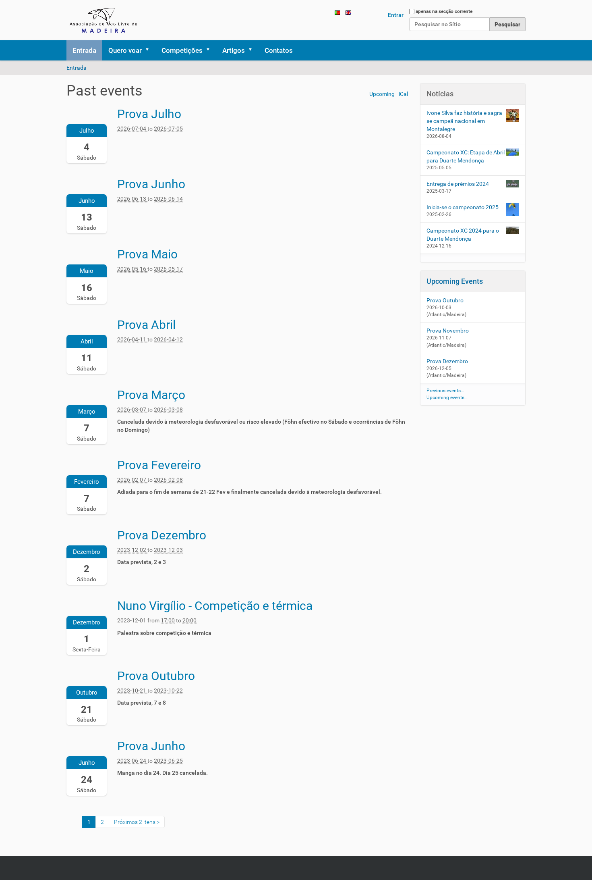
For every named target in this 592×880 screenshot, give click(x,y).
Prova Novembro (447, 330)
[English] (348, 12)
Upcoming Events (454, 281)
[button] (149, 50)
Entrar (396, 15)
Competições (182, 50)
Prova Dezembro (447, 361)
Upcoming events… (447, 397)
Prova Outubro (445, 300)
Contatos (279, 50)
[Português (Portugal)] (104, 20)
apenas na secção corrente (444, 11)
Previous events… (445, 390)
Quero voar (125, 50)
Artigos (233, 50)
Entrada (84, 50)
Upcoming (382, 94)
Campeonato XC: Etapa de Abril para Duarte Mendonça (465, 156)
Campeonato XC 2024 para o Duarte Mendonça (462, 234)
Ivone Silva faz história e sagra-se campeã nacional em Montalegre (465, 121)
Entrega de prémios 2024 (457, 184)
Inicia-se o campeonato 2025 (462, 207)
